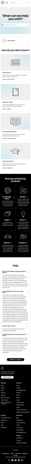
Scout (17, 385)
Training (18, 440)
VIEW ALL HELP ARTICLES (8, 79)
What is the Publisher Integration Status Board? (14, 272)
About (2, 385)
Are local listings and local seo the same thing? (14, 335)
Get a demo (7, 377)
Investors (3, 395)
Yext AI (18, 407)
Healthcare (4, 420)
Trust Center (19, 427)
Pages (18, 397)
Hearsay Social (20, 402)
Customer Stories (20, 422)
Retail (2, 422)
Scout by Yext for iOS (21, 410)
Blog (17, 418)
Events (18, 425)
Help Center (19, 438)
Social (18, 395)
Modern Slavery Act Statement (6, 403)
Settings (15, 455)
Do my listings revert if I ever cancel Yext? (12, 292)
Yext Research (20, 430)
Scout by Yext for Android (22, 412)
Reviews (18, 392)
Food (2, 425)
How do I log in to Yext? (9, 326)
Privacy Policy (5, 453)
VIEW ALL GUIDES (6, 109)
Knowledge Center (21, 432)
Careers (3, 388)
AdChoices (18, 453)
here (8, 287)
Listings (18, 388)
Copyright (24, 453)
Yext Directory (4, 400)
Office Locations (5, 397)
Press (2, 390)
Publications (19, 420)
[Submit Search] (28, 2)
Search (18, 400)
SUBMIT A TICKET (15, 359)
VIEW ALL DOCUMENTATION (9, 138)
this (12, 329)
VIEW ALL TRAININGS (7, 168)
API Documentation (21, 443)
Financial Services (5, 418)
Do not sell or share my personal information (15, 457)
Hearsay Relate (20, 405)
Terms (12, 453)
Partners (3, 392)
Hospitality (3, 427)
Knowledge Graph (21, 390)
